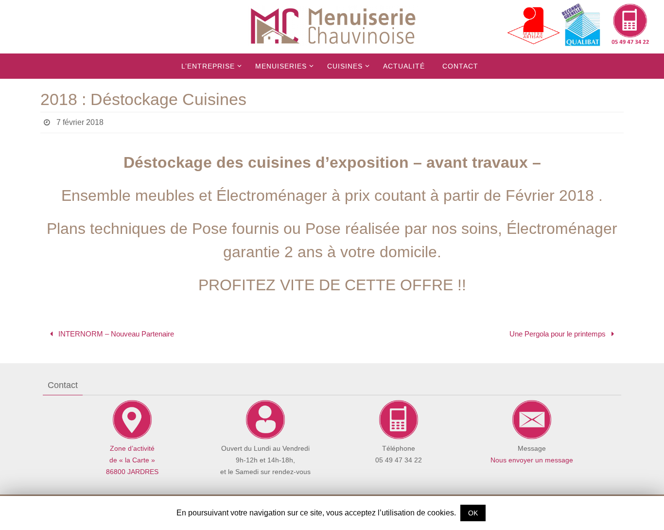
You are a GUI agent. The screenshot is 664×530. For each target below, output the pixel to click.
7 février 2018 (80, 122)
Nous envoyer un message (531, 460)
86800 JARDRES (132, 472)
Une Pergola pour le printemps (558, 334)
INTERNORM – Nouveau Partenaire (115, 334)
